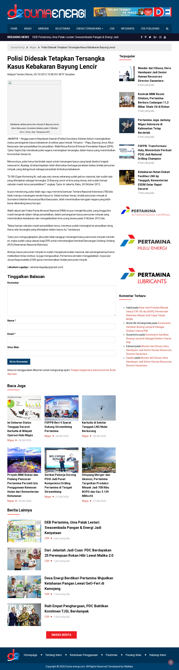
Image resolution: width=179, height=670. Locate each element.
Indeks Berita (61, 634)
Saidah (130, 357)
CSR (112, 28)
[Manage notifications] (171, 662)
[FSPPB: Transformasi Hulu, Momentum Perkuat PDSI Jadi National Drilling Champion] (126, 151)
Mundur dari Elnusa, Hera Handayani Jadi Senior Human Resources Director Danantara (149, 350)
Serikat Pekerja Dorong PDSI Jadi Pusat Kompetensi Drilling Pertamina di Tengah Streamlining (60, 483)
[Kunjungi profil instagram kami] (160, 37)
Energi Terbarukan (89, 28)
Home (14, 28)
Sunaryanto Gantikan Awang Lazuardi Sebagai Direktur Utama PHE (148, 327)
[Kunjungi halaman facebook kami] (141, 37)
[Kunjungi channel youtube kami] (165, 37)
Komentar (13, 282)
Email (11, 334)
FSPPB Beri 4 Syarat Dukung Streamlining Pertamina (58, 427)
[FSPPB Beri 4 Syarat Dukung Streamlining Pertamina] (61, 407)
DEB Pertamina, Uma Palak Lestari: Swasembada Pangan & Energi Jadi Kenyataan (73, 527)
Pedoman (111, 655)
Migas (28, 28)
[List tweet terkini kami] (150, 37)
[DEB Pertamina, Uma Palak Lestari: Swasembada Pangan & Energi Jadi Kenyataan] (24, 531)
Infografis (127, 28)
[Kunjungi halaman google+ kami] (155, 37)
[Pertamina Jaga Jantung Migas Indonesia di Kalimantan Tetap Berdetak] (126, 125)
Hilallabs (128, 666)
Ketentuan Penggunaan (84, 655)
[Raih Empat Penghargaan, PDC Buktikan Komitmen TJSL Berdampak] (24, 614)
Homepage (30, 655)
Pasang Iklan (133, 655)
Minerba (43, 28)
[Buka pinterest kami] (145, 37)
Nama (11, 320)
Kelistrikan (62, 28)
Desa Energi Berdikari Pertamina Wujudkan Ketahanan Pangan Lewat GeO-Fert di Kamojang (79, 583)
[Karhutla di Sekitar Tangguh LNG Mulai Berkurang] (99, 407)
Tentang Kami (53, 655)
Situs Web (13, 347)
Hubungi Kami (157, 655)
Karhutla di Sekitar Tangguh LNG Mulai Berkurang (94, 427)
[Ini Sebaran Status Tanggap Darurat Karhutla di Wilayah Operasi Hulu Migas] (24, 407)
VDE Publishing (150, 28)
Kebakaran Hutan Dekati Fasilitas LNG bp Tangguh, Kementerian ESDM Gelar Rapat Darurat (154, 180)
